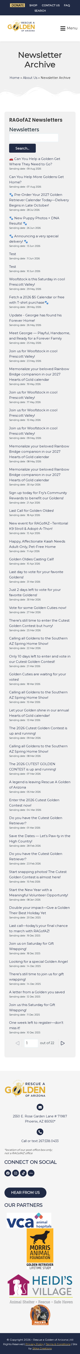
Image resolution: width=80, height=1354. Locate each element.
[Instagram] (15, 1173)
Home (15, 78)
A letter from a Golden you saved (37, 992)
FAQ (67, 5)
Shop (33, 5)
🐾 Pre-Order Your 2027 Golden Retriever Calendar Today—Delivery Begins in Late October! (39, 200)
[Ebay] (31, 1173)
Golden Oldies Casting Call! (31, 559)
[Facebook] (7, 1173)
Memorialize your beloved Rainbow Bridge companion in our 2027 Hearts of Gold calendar (39, 374)
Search (40, 10)
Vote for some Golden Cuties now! (37, 608)
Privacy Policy (35, 1344)
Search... (22, 148)
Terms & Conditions (58, 1344)
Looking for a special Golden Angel (38, 961)
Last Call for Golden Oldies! (31, 510)
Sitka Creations (42, 1348)
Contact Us (51, 5)
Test (12, 254)
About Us (30, 78)
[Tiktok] (23, 1173)
